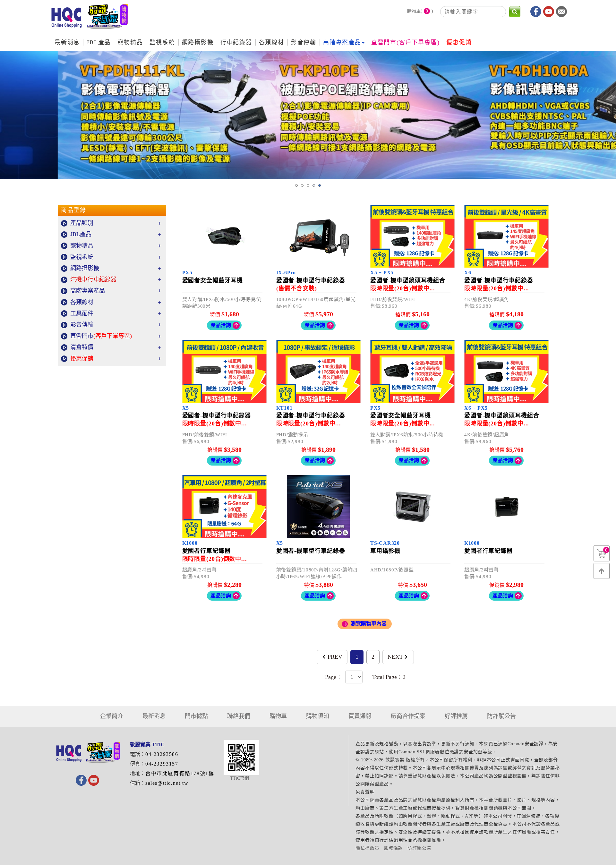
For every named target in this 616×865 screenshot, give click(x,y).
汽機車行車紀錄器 (115, 279)
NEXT (395, 657)
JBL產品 (115, 234)
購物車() (420, 11)
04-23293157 (161, 764)
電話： (137, 754)
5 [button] (319, 185)
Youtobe (548, 11)
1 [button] (296, 185)
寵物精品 (115, 246)
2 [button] (302, 185)
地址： (137, 773)
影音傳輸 (115, 324)
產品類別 (115, 223)
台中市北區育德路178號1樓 (179, 773)
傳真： (137, 764)
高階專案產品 (115, 290)
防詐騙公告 (419, 848)
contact (561, 11)
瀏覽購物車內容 (369, 623)
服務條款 (393, 848)
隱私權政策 (367, 848)
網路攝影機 (115, 268)
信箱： (137, 783)
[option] (308, 115)
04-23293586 (161, 754)
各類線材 (115, 302)
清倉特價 (115, 347)
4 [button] (313, 185)
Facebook (535, 11)
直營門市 (115, 336)
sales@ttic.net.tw (166, 783)
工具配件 (115, 313)
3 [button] (308, 185)
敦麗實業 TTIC (89, 19)
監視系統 (115, 257)
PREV (335, 657)
